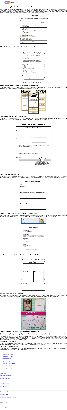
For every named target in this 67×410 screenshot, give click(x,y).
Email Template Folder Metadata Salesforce (7, 380)
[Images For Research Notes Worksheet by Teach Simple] (33, 275)
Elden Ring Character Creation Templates (7, 375)
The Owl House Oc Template (5, 391)
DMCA (4, 406)
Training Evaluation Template (5, 383)
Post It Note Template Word (5, 389)
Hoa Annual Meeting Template (8, 354)
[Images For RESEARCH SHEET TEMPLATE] (33, 147)
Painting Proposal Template (4, 386)
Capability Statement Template (8, 368)
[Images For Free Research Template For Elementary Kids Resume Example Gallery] (33, 235)
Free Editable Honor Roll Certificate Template (8, 397)
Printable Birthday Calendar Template (9, 363)
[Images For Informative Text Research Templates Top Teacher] (33, 102)
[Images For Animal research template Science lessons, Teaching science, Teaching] (33, 67)
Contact (4, 404)
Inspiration (6, 402)
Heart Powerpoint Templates (7, 365)
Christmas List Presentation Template (9, 352)
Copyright (4, 405)
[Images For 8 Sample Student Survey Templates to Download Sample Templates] (33, 29)
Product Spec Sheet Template (5, 378)
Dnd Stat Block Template (7, 358)
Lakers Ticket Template (4, 394)
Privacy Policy (5, 407)
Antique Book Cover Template (8, 356)
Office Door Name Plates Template (8, 361)
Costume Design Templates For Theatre (9, 359)
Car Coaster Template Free (4, 399)
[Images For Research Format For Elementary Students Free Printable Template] (33, 195)
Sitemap (4, 408)
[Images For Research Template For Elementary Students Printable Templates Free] (33, 314)
